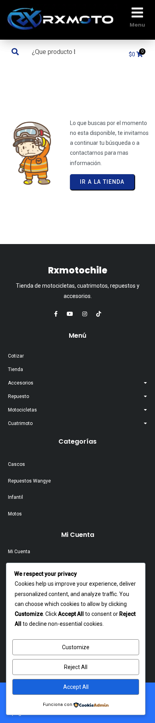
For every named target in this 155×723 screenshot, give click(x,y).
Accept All (76, 687)
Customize (75, 647)
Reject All (75, 667)
